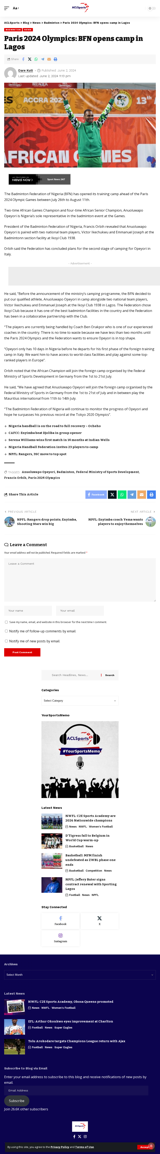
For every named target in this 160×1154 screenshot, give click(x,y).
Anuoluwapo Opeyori (38, 472)
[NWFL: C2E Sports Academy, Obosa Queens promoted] (14, 1007)
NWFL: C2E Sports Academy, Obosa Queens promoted (70, 1002)
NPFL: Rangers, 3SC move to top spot (37, 454)
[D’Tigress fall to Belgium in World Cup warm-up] (51, 841)
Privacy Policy (60, 1147)
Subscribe (16, 1101)
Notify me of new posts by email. (34, 641)
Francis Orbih (15, 478)
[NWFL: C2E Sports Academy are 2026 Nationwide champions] (51, 821)
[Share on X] (29, 59)
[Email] (49, 59)
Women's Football (101, 826)
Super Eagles (63, 1027)
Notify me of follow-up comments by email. (42, 631)
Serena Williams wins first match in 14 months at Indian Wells (59, 440)
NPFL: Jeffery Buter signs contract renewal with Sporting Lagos (91, 884)
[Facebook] (60, 921)
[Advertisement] (84, 276)
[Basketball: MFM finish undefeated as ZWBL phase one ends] (51, 861)
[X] (100, 921)
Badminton (13, 29)
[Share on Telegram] (42, 59)
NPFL (95, 895)
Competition (94, 870)
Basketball (76, 846)
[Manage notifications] (151, 1146)
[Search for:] (75, 675)
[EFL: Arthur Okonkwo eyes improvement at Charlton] (14, 1027)
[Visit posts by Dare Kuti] (10, 73)
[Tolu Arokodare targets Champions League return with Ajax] (14, 1046)
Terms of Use (84, 1147)
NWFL (83, 826)
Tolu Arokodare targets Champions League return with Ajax (76, 1041)
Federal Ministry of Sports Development (107, 472)
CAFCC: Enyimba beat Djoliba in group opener (45, 433)
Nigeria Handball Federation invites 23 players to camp (53, 447)
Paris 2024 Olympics (44, 478)
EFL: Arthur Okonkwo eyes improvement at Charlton (70, 1021)
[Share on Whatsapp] (36, 59)
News (27, 29)
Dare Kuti (25, 70)
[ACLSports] (80, 8)
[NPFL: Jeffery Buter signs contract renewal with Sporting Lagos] (51, 885)
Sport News (53, 179)
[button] (144, 1147)
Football (74, 895)
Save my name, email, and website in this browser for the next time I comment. (58, 622)
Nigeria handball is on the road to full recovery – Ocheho (55, 426)
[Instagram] (60, 938)
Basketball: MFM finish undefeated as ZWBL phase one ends (90, 860)
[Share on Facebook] (23, 59)
